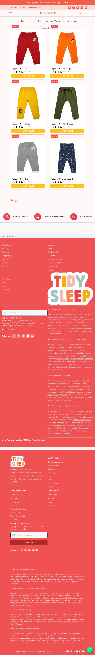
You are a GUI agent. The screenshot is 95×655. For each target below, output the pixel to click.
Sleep (50, 480)
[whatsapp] (86, 7)
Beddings (5, 248)
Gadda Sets (6, 263)
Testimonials (53, 252)
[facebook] (69, 7)
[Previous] (21, 3)
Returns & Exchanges (56, 259)
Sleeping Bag (7, 256)
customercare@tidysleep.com (29, 472)
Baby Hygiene (7, 245)
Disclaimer (6, 290)
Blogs (50, 248)
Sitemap (51, 270)
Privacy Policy (53, 266)
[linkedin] (77, 7)
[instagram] (73, 7)
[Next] (73, 3)
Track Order (6, 279)
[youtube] (82, 7)
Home (2, 236)
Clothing (5, 266)
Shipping (5, 283)
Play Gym (5, 259)
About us (51, 245)
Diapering (5, 252)
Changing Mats (53, 483)
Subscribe (29, 542)
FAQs (4, 286)
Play (49, 476)
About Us (14, 495)
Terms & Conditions (55, 263)
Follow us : (6, 336)
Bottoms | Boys (11, 236)
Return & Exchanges (18, 509)
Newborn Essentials (55, 462)
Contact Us (52, 256)
